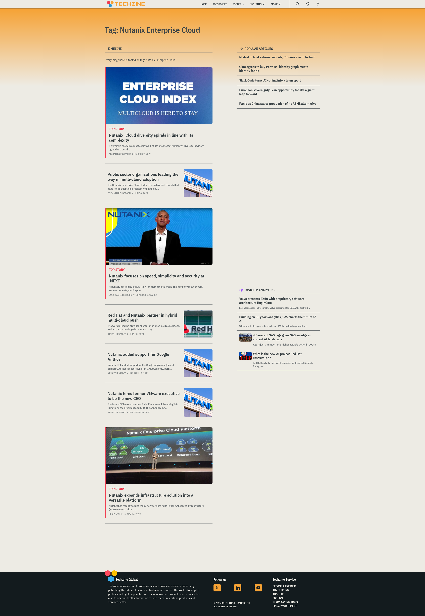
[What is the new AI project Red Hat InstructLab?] (245, 360)
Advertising (281, 590)
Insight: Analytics (260, 290)
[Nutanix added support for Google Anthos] (198, 363)
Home (204, 4)
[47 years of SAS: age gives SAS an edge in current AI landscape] (245, 339)
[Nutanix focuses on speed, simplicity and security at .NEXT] (159, 236)
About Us (278, 594)
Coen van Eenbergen (119, 193)
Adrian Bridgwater (120, 154)
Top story (117, 129)
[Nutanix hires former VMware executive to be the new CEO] (198, 402)
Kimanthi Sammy (117, 334)
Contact (278, 598)
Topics (237, 4)
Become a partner (284, 586)
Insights (256, 4)
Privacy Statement (285, 606)
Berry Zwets (116, 514)
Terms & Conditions (285, 602)
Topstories (220, 4)
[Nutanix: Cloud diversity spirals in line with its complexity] (159, 95)
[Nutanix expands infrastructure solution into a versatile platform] (159, 455)
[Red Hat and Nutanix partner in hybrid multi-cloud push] (198, 324)
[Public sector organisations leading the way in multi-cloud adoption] (198, 183)
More (274, 4)
